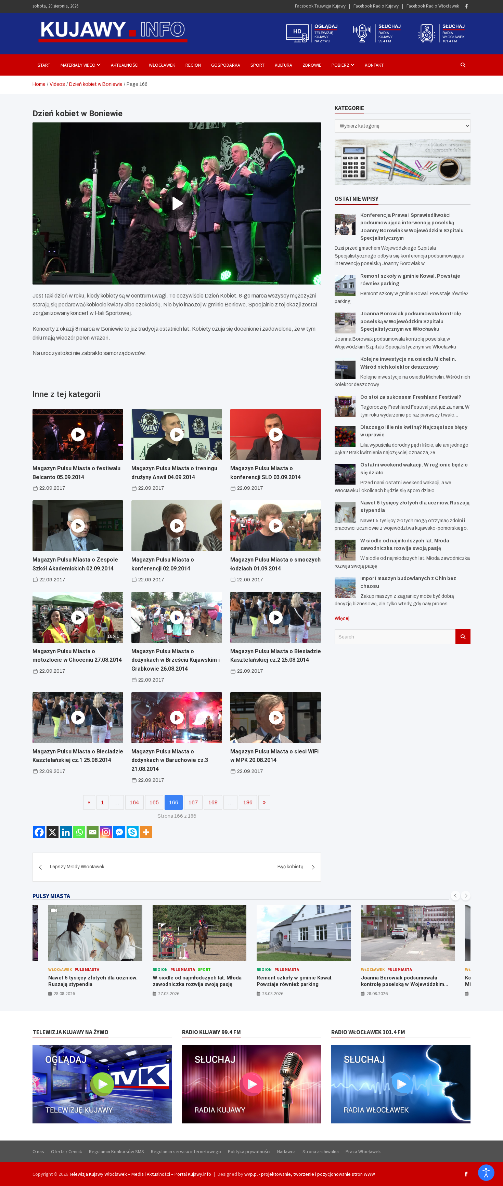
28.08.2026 (212, 993)
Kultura (283, 65)
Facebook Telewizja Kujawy (320, 6)
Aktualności (125, 65)
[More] (146, 832)
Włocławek (162, 65)
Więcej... (343, 618)
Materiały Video (78, 65)
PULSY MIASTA (51, 896)
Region (193, 65)
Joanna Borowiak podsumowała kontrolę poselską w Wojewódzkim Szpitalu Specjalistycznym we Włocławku (410, 321)
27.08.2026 (108, 993)
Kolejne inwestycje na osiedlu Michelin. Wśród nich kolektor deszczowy (441, 984)
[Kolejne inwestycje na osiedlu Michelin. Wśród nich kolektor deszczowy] (345, 368)
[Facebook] (466, 6)
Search (462, 636)
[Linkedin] (66, 832)
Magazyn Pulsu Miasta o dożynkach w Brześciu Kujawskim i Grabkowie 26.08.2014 (175, 660)
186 (248, 802)
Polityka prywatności (249, 1151)
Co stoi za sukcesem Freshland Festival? (410, 397)
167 (193, 802)
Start (44, 65)
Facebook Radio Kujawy (376, 6)
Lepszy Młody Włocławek (77, 866)
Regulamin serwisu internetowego (186, 1151)
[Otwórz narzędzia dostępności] (486, 1172)
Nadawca (286, 1151)
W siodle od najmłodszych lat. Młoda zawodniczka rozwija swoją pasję (136, 981)
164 (134, 802)
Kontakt (374, 65)
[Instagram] (106, 832)
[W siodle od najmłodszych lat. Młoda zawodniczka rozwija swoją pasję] (345, 550)
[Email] (93, 832)
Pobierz (340, 65)
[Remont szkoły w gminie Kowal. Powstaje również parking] (345, 285)
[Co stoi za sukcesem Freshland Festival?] (345, 406)
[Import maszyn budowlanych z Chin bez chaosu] (345, 587)
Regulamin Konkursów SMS (116, 1151)
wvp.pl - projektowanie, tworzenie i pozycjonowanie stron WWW (309, 1174)
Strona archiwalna (320, 1151)
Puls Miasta (122, 969)
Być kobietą (291, 866)
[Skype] (133, 832)
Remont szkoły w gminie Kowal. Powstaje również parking (235, 981)
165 (154, 802)
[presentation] (455, 895)
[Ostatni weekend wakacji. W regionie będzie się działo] (345, 474)
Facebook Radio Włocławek (433, 6)
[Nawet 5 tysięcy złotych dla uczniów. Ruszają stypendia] (345, 512)
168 (213, 802)
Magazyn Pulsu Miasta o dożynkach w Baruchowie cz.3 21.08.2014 (169, 760)
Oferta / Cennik (66, 1151)
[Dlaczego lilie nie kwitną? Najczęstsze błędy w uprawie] (345, 436)
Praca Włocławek (363, 1151)
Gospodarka (225, 65)
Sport (257, 65)
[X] (53, 832)
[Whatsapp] (79, 832)
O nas (38, 1151)
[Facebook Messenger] (119, 832)
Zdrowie (311, 65)
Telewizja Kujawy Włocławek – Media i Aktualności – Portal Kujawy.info (140, 1174)
